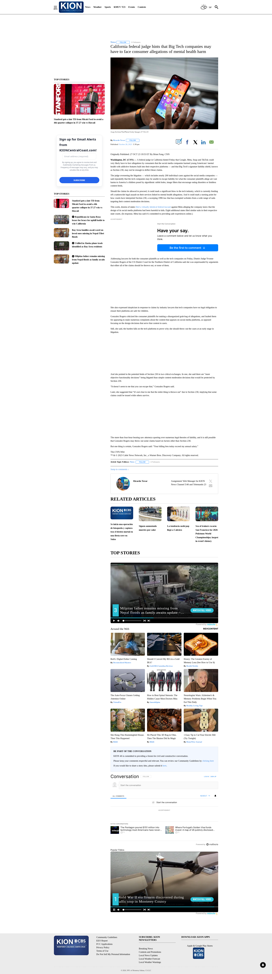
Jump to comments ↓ (119, 469)
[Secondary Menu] (57, 7)
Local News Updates (148, 955)
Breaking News (146, 948)
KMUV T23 (119, 7)
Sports (108, 7)
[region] (164, 810)
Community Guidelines (106, 937)
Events (131, 7)
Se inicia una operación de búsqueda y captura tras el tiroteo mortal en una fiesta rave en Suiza (121, 531)
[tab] (118, 796)
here (164, 765)
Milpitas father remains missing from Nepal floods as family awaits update (88, 259)
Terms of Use (102, 951)
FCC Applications (104, 944)
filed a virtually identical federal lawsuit (153, 207)
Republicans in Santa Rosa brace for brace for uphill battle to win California (88, 220)
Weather (97, 7)
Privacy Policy (102, 947)
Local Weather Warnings (150, 962)
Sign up (213, 776)
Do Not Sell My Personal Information (113, 954)
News (87, 7)
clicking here (208, 761)
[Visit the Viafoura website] (212, 844)
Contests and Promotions (150, 952)
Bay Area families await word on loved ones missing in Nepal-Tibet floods (88, 233)
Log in (206, 776)
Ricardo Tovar (119, 140)
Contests (142, 7)
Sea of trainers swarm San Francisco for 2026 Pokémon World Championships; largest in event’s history (207, 533)
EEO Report (102, 940)
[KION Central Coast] (71, 7)
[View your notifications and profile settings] (215, 796)
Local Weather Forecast (149, 959)
